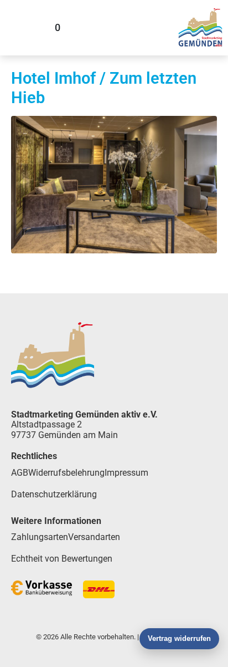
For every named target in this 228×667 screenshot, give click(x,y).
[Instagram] (159, 27)
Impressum (126, 472)
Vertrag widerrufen (179, 638)
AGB (19, 472)
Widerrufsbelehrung (66, 472)
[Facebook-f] (130, 27)
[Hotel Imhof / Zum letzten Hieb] (114, 184)
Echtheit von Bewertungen (61, 558)
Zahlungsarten (39, 537)
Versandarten (94, 537)
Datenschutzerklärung (54, 494)
